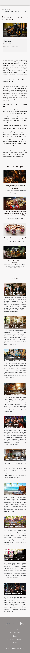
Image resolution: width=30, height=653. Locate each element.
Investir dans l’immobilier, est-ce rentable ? (15, 261)
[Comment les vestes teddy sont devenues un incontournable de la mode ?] (15, 355)
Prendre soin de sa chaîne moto (10, 46)
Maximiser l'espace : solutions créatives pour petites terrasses (15, 526)
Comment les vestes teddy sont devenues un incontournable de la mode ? (15, 361)
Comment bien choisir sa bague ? (15, 238)
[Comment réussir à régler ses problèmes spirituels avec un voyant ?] (14, 176)
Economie (15, 629)
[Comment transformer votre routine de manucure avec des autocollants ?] (15, 554)
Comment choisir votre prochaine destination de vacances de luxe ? (14, 494)
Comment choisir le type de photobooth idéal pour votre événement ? (13, 295)
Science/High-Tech (15, 639)
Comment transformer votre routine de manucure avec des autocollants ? (14, 560)
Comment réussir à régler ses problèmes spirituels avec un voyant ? (15, 186)
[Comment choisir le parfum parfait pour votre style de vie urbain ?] (15, 588)
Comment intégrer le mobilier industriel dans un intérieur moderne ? (15, 459)
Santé (15, 636)
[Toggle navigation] (4, 2)
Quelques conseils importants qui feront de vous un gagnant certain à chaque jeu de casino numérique (15, 213)
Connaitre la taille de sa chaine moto (11, 43)
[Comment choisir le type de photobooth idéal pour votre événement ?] (15, 289)
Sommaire (7, 41)
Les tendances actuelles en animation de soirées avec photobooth (14, 428)
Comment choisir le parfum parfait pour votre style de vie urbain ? (15, 594)
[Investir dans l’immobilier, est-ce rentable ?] (14, 252)
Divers (8, 9)
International (15, 633)
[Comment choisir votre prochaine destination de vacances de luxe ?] (15, 489)
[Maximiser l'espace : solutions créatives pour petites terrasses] (15, 521)
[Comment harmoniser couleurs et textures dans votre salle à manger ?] (15, 322)
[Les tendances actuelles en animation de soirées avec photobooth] (15, 422)
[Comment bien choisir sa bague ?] (14, 229)
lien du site (7, 100)
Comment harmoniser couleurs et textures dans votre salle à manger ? (14, 328)
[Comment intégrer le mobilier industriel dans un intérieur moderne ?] (15, 455)
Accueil (3, 9)
